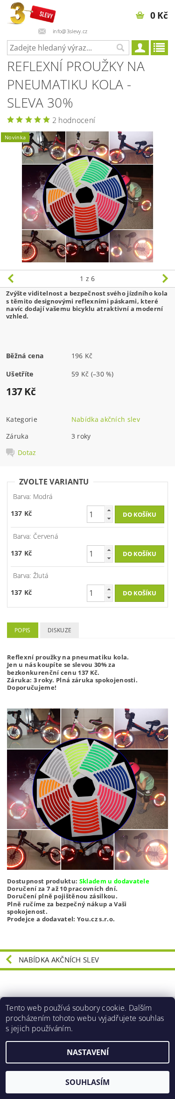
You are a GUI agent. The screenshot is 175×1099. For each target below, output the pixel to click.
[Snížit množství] (109, 518)
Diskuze (59, 630)
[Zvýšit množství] (109, 510)
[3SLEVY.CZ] (32, 12)
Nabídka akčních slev (105, 419)
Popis (22, 630)
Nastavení (88, 1052)
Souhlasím (87, 1082)
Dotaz (27, 452)
